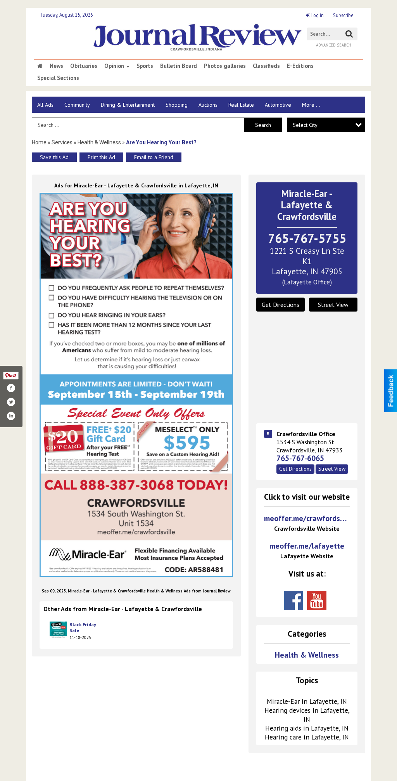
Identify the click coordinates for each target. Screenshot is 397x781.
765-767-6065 (300, 458)
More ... (311, 104)
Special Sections (58, 77)
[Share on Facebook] (11, 388)
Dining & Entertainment (128, 104)
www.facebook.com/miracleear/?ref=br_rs (293, 600)
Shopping (177, 104)
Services (62, 142)
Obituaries (83, 65)
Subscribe (343, 15)
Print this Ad (101, 157)
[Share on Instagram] (11, 415)
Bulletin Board (178, 65)
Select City (305, 124)
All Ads (45, 104)
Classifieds (266, 65)
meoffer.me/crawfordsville (307, 523)
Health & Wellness (99, 142)
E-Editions (300, 65)
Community (77, 104)
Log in (317, 15)
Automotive (278, 104)
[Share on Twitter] (11, 402)
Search (263, 124)
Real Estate (241, 104)
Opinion (115, 65)
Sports (144, 65)
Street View (333, 304)
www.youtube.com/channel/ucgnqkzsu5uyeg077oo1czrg (316, 600)
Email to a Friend (153, 157)
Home (39, 142)
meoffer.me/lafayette (306, 550)
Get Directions (280, 304)
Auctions (207, 104)
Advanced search (333, 45)
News (56, 65)
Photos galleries (225, 65)
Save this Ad (54, 157)
